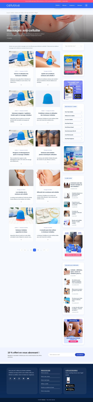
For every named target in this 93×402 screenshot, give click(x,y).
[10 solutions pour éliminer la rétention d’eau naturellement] (67, 282)
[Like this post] (21, 85)
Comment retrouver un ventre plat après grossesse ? (77, 194)
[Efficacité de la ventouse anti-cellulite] (48, 178)
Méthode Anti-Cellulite (69, 115)
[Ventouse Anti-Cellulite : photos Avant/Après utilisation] (48, 138)
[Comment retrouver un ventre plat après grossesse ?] (67, 195)
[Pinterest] (23, 378)
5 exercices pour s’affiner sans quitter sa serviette (77, 203)
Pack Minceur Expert (69, 127)
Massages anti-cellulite (29, 12)
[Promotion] (73, 55)
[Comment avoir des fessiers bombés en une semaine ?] (67, 185)
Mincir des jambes (45, 391)
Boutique (80, 5)
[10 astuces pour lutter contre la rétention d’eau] (67, 301)
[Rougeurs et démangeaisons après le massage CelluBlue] (21, 138)
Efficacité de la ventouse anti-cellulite (48, 192)
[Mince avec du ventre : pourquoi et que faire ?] (67, 291)
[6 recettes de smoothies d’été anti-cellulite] (67, 213)
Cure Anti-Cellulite (69, 119)
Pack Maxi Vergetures (69, 138)
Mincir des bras (44, 372)
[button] (86, 5)
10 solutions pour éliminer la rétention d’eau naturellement (76, 281)
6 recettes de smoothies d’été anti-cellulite (77, 212)
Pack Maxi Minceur (69, 123)
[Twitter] (14, 378)
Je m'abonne (80, 354)
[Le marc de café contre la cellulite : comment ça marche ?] (67, 310)
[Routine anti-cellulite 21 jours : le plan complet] (67, 223)
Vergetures (71, 5)
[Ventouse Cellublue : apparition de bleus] (21, 215)
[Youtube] (28, 378)
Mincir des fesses (45, 380)
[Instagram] (19, 378)
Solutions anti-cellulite (19, 12)
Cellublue (43, 399)
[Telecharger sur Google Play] (74, 389)
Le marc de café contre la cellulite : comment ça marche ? (77, 309)
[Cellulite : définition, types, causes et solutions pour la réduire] (67, 272)
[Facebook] (10, 378)
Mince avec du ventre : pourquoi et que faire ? (77, 290)
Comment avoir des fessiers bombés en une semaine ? (76, 184)
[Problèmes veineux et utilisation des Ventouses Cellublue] (48, 99)
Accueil (8, 12)
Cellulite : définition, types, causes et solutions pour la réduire (76, 271)
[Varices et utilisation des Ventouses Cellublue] (21, 59)
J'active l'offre (65, 1)
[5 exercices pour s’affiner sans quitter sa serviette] (67, 204)
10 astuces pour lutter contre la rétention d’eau (77, 299)
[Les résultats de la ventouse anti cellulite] (21, 178)
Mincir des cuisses (45, 376)
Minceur (64, 5)
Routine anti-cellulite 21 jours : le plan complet (77, 222)
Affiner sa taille (44, 383)
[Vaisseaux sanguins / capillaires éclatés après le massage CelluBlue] (21, 99)
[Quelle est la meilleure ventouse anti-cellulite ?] (48, 59)
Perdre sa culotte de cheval (47, 387)
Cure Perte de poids (69, 134)
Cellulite (58, 5)
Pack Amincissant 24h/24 (70, 131)
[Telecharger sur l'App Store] (74, 385)
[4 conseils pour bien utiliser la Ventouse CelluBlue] (48, 215)
